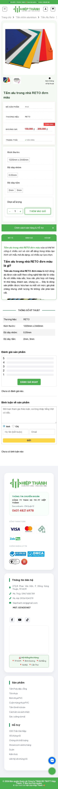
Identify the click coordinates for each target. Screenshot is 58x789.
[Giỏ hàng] (53, 9)
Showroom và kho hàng (20, 745)
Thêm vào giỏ (37, 211)
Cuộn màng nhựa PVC (19, 702)
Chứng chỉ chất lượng (18, 740)
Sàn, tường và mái (17, 716)
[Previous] (7, 49)
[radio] (18, 160)
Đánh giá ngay (29, 382)
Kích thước (13, 152)
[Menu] (4, 9)
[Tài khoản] (45, 9)
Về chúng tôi (15, 735)
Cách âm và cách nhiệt (19, 712)
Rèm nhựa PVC (16, 698)
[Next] (50, 49)
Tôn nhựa (13, 693)
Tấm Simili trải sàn (17, 707)
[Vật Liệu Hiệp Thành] (27, 9)
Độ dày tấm (13, 182)
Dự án (11, 749)
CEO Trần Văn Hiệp (17, 731)
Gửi (29, 440)
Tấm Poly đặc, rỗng (18, 688)
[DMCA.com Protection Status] (35, 554)
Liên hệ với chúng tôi (18, 759)
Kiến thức (13, 754)
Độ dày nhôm (14, 167)
